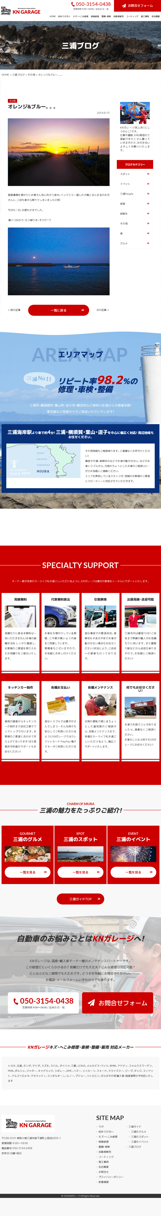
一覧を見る (28, 872)
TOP (101, 1126)
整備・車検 (106, 16)
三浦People (126, 194)
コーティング (132, 16)
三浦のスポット (140, 1136)
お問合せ (104, 1172)
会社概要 (156, 16)
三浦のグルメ (138, 1131)
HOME (53, 16)
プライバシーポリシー (111, 1177)
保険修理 (95, 16)
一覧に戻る (59, 310)
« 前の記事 (14, 310)
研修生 (124, 213)
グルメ (124, 243)
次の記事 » (102, 310)
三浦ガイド (135, 1126)
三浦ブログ (18, 74)
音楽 (122, 203)
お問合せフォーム (140, 5)
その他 (31, 74)
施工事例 (145, 16)
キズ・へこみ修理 (80, 16)
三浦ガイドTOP (80, 899)
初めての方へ (64, 16)
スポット (125, 174)
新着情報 (104, 1182)
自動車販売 (118, 16)
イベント (125, 184)
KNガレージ (74, 1195)
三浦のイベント (140, 1141)
